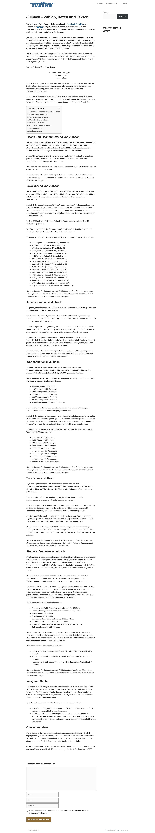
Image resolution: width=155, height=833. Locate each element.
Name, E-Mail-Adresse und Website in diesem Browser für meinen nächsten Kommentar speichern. (58, 811)
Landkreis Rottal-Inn (75, 24)
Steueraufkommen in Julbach (40, 126)
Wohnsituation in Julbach (39, 120)
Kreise (124, 4)
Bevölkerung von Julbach (38, 114)
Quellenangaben (35, 131)
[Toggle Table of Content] (58, 108)
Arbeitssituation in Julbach (39, 117)
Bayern (40, 27)
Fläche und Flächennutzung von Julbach (44, 112)
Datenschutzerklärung (112, 830)
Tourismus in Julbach (37, 123)
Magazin (100, 4)
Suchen (106, 12)
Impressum (124, 830)
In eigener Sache (35, 128)
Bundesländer (111, 4)
